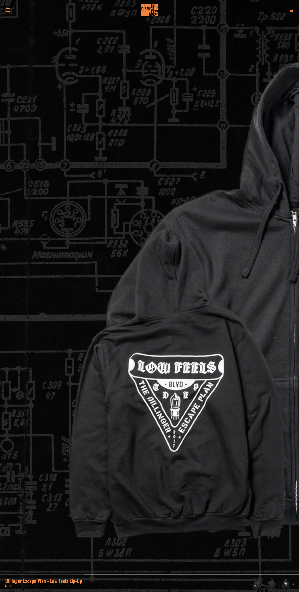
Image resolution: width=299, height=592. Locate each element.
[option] (257, 584)
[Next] (294, 584)
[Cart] (292, 10)
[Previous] (251, 584)
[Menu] (7, 11)
